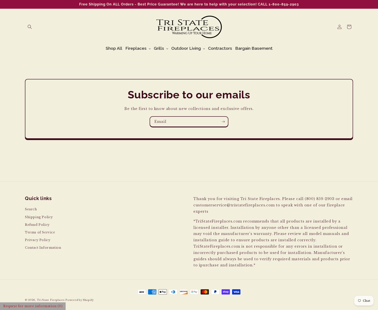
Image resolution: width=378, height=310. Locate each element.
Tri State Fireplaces (51, 299)
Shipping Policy (39, 217)
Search (31, 209)
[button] (30, 27)
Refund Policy (37, 224)
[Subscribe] (223, 121)
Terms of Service (40, 232)
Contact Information (43, 248)
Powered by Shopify (79, 299)
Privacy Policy (37, 240)
